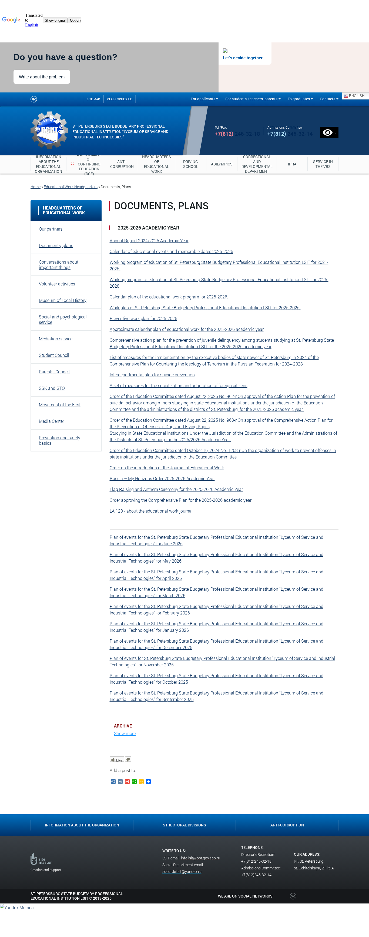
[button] (66, 229)
